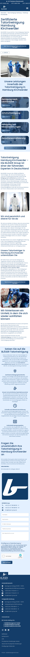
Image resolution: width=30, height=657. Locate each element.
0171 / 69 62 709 (11, 3)
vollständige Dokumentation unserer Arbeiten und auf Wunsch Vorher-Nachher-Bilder (14, 266)
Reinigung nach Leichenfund (9, 100)
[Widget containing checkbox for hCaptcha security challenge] (12, 556)
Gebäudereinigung (6, 337)
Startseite (3, 12)
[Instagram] (3, 630)
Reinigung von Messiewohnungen (11, 125)
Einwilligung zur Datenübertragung (11, 543)
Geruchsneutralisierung (14, 138)
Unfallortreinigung (11, 113)
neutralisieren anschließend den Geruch (13, 363)
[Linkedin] (8, 630)
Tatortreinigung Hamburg (14, 12)
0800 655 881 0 (5, 466)
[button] (27, 8)
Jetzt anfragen (7, 562)
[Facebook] (5, 630)
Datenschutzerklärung (7, 551)
